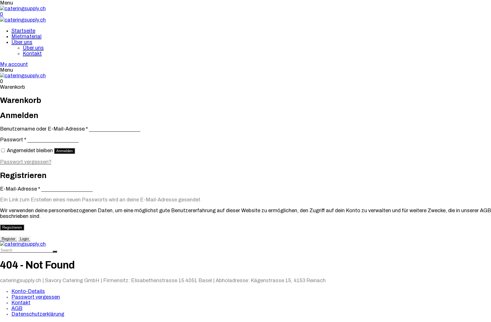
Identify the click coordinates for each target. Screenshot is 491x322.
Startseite (23, 31)
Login (24, 239)
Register (8, 239)
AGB (16, 308)
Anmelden (64, 151)
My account (14, 64)
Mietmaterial (26, 36)
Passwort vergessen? (25, 162)
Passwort (13, 140)
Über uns (21, 42)
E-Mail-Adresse (20, 189)
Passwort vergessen (35, 297)
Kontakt (32, 53)
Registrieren (12, 227)
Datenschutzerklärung (37, 314)
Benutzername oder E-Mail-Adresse (44, 129)
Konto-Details (28, 291)
